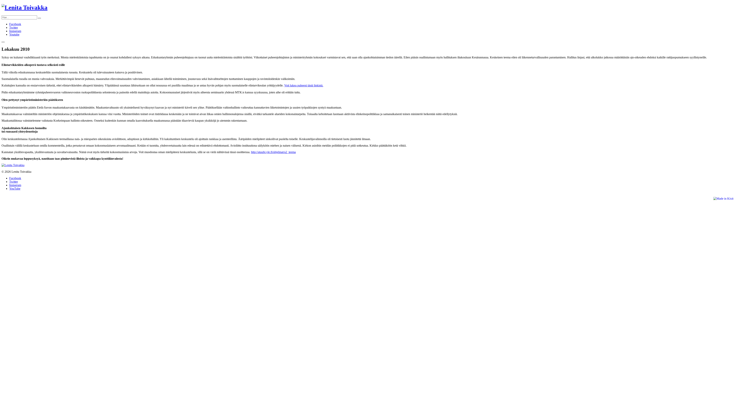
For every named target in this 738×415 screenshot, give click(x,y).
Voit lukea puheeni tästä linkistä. (303, 85)
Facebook (15, 24)
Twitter (13, 27)
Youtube (14, 34)
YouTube (14, 188)
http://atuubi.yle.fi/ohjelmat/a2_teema (273, 152)
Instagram (15, 31)
